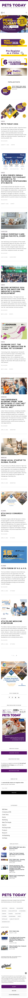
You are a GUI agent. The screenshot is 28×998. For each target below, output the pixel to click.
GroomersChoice (6, 921)
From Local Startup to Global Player (13, 461)
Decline (14, 990)
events (19, 916)
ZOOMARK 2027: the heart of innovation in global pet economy (13, 346)
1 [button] (13, 35)
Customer (4, 916)
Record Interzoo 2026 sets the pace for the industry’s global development (13, 290)
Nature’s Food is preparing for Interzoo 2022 (17, 876)
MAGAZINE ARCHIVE (14, 753)
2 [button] (15, 35)
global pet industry (14, 919)
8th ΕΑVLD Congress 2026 (12, 514)
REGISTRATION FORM (14, 770)
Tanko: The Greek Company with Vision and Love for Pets (16, 854)
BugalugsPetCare (13, 911)
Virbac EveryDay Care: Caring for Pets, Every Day (13, 236)
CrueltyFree (18, 913)
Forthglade (4, 919)
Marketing (4, 396)
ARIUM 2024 (11, 908)
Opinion (4, 825)
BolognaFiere (20, 908)
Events (3, 121)
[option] (14, 91)
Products (4, 830)
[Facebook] (9, 697)
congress (10, 913)
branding (4, 911)
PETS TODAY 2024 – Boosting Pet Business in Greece (17, 860)
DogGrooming (12, 916)
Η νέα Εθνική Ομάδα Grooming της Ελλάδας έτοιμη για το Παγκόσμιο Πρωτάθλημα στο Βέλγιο (14, 179)
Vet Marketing (6, 835)
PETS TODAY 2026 (9, 124)
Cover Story (4, 231)
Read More (8, 26)
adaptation (4, 908)
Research (4, 833)
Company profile (6, 812)
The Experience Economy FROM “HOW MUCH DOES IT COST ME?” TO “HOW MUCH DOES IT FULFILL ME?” (13, 403)
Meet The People (6, 822)
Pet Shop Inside (6, 827)
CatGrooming (22, 911)
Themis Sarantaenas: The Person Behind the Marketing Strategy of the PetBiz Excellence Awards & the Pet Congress (16, 868)
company (4, 913)
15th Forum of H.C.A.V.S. (14, 568)
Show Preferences (14, 994)
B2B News (4, 809)
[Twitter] (15, 697)
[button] (26, 973)
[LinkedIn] (19, 697)
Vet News (3, 510)
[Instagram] (12, 697)
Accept (14, 986)
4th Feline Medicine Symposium (11, 622)
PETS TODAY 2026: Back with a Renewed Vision (19, 87)
